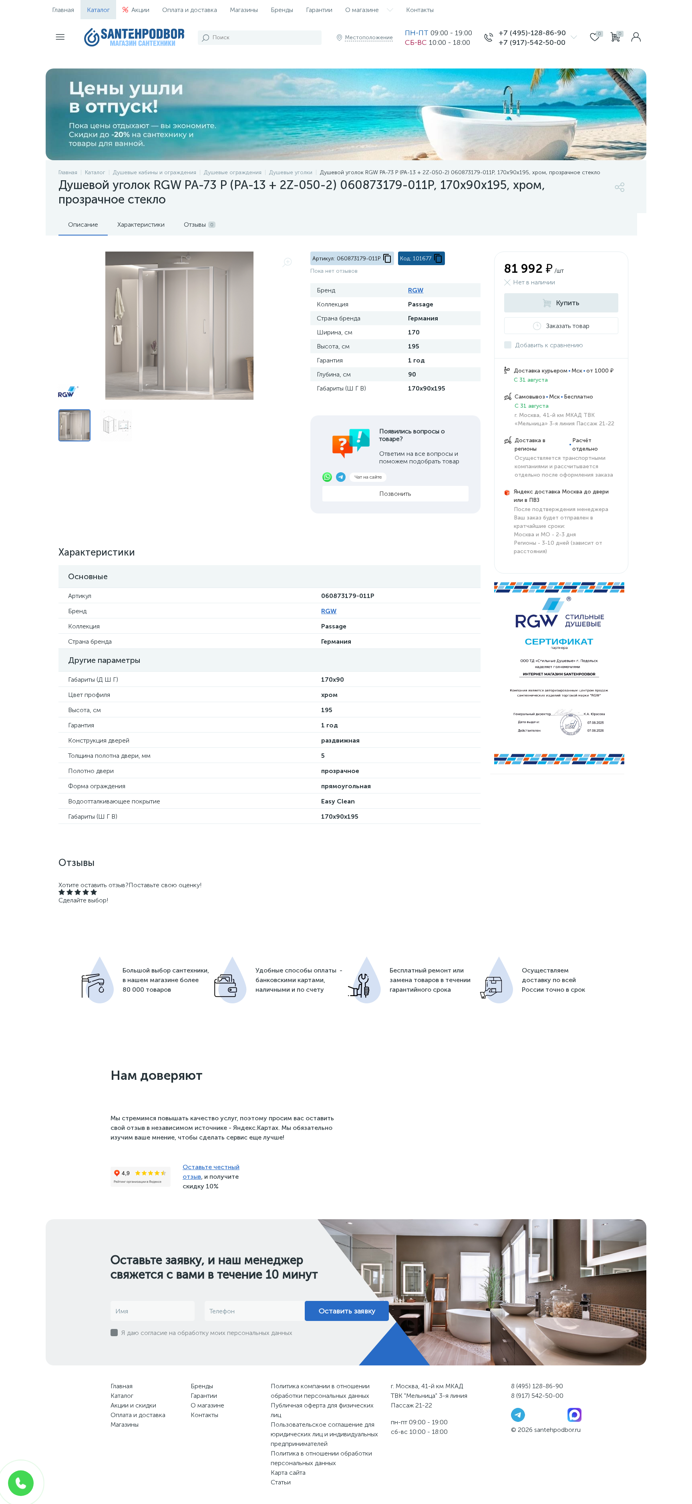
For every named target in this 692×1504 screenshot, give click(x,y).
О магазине (362, 10)
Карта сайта (288, 1472)
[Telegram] (518, 1414)
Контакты (420, 10)
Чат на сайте (368, 477)
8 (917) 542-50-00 (537, 1395)
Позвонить (395, 493)
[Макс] (574, 1414)
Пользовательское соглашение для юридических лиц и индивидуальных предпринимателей (324, 1434)
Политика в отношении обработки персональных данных (321, 1458)
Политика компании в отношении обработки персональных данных (320, 1390)
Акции (140, 10)
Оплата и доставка (189, 10)
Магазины (244, 10)
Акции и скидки (133, 1405)
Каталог (98, 10)
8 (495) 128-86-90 (537, 1386)
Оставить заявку (347, 1311)
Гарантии (319, 10)
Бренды (282, 10)
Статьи (281, 1482)
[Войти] (636, 37)
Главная (63, 10)
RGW (415, 290)
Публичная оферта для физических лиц (322, 1410)
